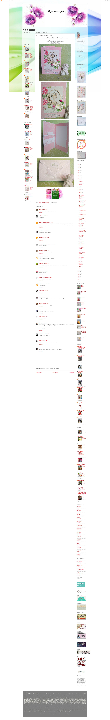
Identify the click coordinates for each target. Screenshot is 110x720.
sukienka (53, 702)
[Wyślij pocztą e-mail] (51, 202)
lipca (79, 187)
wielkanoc (42, 695)
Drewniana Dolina (79, 565)
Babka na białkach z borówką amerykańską (84, 483)
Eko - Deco (78, 566)
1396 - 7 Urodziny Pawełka (81, 242)
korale (59, 700)
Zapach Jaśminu (80, 387)
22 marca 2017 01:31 (49, 347)
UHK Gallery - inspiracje (27, 140)
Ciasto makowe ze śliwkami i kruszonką (81, 454)
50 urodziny (77, 700)
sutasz (79, 701)
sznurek (77, 703)
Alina (40, 209)
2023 (79, 169)
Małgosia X (41, 263)
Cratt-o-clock (79, 506)
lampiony (43, 704)
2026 (79, 164)
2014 (79, 273)
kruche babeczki (80, 457)
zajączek (70, 704)
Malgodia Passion (28, 113)
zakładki (77, 697)
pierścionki (65, 703)
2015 (79, 271)
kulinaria (57, 705)
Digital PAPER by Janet (28, 195)
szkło (33, 711)
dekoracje (32, 705)
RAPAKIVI (78, 533)
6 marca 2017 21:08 (45, 290)
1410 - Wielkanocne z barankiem (81, 208)
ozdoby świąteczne (32, 701)
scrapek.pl (27, 162)
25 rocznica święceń (53, 706)
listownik (26, 703)
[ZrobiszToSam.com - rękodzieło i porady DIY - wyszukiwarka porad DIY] (81, 586)
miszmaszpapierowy (80, 552)
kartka (58, 698)
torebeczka (34, 698)
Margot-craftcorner (42, 347)
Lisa (39, 323)
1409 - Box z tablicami (82, 210)
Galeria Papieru (79, 525)
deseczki (44, 698)
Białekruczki (79, 518)
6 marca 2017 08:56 (49, 222)
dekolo (28, 705)
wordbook (51, 711)
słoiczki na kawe (58, 702)
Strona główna (55, 372)
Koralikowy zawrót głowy (81, 403)
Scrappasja (78, 544)
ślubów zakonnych (29, 706)
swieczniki (25, 711)
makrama (72, 699)
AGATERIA (78, 515)
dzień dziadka (56, 701)
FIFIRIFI (78, 524)
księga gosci (26, 701)
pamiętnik (69, 705)
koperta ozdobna (38, 702)
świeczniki (26, 702)
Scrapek (78, 543)
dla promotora (35, 705)
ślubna (66, 702)
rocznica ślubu (63, 696)
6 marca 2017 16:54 (47, 284)
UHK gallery (79, 547)
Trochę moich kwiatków (31, 85)
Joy (47, 698)
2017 (79, 178)
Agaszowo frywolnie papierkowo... (81, 356)
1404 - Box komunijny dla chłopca (82, 221)
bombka (30, 702)
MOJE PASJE (27, 83)
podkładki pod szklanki (78, 699)
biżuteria (45, 696)
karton (31, 699)
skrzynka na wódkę (80, 705)
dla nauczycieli (26, 699)
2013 (79, 274)
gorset (51, 705)
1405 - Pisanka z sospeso (81, 219)
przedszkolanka (30, 710)
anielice (35, 699)
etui (48, 705)
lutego (80, 266)
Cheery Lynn (41, 701)
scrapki (55, 203)
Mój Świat (29, 7)
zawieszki (30, 703)
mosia (40, 340)
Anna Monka (41, 284)
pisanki (77, 695)
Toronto (78, 706)
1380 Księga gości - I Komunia (83, 303)
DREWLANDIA (79, 561)
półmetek (39, 710)
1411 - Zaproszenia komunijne (81, 206)
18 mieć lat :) (31, 114)
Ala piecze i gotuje (81, 480)
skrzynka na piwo (59, 710)
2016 (79, 269)
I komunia (52, 699)
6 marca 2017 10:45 (52, 243)
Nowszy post (38, 372)
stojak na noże (71, 710)
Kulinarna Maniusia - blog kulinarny (81, 465)
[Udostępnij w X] (53, 202)
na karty (66, 705)
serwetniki (61, 701)
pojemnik (70, 703)
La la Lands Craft (51, 701)
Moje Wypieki (80, 487)
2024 (79, 167)
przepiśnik (52, 700)
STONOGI (78, 568)
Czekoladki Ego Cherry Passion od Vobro (84, 459)
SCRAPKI (78, 540)
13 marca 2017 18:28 (45, 333)
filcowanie (34, 696)
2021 (79, 172)
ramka (42, 710)
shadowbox (78, 698)
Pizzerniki (83, 466)
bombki (43, 697)
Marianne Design (71, 696)
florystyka (25, 698)
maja (79, 190)
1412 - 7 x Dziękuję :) (81, 204)
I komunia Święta (47, 203)
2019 (79, 175)
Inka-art (79, 379)
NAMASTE (78, 530)
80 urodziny (31, 61)
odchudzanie (47, 704)
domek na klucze (45, 705)
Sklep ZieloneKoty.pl (28, 124)
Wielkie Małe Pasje (81, 410)
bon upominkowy (39, 703)
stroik (50, 702)
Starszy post (71, 372)
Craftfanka (41, 250)
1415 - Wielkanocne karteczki (81, 198)
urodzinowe (79, 693)
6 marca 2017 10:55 (46, 250)
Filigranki (78, 513)
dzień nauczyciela (31, 700)
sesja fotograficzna (75, 701)
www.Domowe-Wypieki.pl (80, 452)
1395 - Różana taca (81, 243)
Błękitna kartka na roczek (31, 133)
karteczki (52, 203)
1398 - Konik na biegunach (81, 236)
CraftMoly (78, 522)
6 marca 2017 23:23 (44, 297)
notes (59, 703)
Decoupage (43, 693)
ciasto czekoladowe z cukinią (84, 430)
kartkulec (27, 105)
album (39, 697)
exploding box (48, 697)
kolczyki (65, 701)
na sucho (43, 702)
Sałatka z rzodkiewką (84, 438)
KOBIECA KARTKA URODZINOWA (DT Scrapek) (31, 108)
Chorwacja (67, 706)
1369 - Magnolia (82, 286)
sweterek (84, 710)
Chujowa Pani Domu (42, 222)
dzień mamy (25, 700)
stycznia (80, 268)
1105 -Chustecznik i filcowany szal (83, 326)
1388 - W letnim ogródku (81, 259)
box (82, 704)
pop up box (46, 702)
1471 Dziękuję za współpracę (83, 332)
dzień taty (44, 703)
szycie (80, 703)
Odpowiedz (41, 212)
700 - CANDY (83, 308)
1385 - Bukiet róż (83, 292)
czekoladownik (78, 702)
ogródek (62, 703)
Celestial (40, 303)
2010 (79, 279)
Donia (40, 271)
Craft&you (33, 703)
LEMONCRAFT (79, 528)
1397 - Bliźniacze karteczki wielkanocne (81, 238)
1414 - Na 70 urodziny (82, 200)
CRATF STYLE (79, 521)
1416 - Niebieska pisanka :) (81, 196)
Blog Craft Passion (28, 131)
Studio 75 (78, 546)
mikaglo (40, 256)
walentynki (62, 702)
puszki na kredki (35, 710)
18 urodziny (67, 695)
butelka (56, 700)
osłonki (51, 704)
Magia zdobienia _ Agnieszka (44, 244)
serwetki (78, 572)
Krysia (40, 297)
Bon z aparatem (31, 77)
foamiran (78, 551)
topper (38, 711)
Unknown (40, 237)
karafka (54, 703)
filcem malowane (71, 697)
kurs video (62, 705)
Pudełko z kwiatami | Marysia (31, 126)
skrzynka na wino (64, 698)
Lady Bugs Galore (31, 156)
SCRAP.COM (79, 536)
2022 (79, 170)
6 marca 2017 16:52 (48, 277)
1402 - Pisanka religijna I (80, 226)
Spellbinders (73, 695)
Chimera (40, 333)
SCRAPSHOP (79, 541)
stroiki (78, 710)
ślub (48, 693)
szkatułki (81, 695)
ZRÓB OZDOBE (79, 570)
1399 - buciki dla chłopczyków (81, 233)
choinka (70, 702)
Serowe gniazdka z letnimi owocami (83, 475)
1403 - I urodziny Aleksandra (81, 224)
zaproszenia (40, 696)
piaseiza (40, 290)
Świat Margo (79, 574)
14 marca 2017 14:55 (44, 340)
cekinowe (82, 698)
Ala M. (40, 310)
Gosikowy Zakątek (28, 46)
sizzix (48, 710)
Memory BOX (60, 697)
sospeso (70, 700)
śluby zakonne (67, 711)
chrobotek (85, 704)
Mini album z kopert (31, 149)
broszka (81, 706)
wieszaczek (38, 699)
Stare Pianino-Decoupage (80, 372)
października (81, 182)
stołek (75, 710)
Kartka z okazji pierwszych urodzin (31, 56)
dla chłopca (72, 693)
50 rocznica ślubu (53, 698)
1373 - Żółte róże (83, 315)
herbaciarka (26, 697)
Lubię (79, 394)
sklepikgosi (78, 511)
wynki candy (54, 711)
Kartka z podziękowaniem (31, 100)
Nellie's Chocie (67, 699)
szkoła (30, 711)
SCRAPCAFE (79, 537)
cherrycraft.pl (79, 550)
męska (48, 695)
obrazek (30, 696)
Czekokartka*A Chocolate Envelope (31, 172)
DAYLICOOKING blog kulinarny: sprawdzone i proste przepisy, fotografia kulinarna (82, 494)
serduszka (37, 701)
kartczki (54, 705)
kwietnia (80, 192)
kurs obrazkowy (84, 702)
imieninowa (54, 697)
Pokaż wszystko (31, 120)
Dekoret (78, 563)
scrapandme (78, 507)
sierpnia (80, 186)
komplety (33, 702)
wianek (69, 698)
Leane (80, 704)
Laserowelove (79, 510)
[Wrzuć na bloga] (52, 202)
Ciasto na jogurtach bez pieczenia (83, 446)
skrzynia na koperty (74, 705)
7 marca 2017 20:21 (44, 316)
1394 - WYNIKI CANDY (81, 246)
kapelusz (36, 704)
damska (26, 705)
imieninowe (53, 695)
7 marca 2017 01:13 (45, 303)
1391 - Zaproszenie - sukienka (81, 253)
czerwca (80, 189)
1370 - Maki (83, 297)
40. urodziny (31, 91)
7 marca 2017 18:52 (44, 310)
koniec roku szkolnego (83, 700)
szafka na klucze (84, 701)
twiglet (40, 215)
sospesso (67, 710)
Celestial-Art (27, 90)
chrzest (32, 695)
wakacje (66, 704)
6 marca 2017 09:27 (45, 230)
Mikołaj (83, 703)
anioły (37, 695)
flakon (47, 703)
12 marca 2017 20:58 (44, 323)
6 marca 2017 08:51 (45, 215)
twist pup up (44, 711)
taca (73, 700)
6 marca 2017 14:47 (46, 263)
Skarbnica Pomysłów (28, 177)
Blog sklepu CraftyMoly (27, 186)
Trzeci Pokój (80, 364)
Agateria (73, 704)
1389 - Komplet (81, 257)
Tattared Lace (74, 706)
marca (80, 193)
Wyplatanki (80, 417)
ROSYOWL (78, 535)
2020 (79, 173)
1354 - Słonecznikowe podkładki (83, 320)
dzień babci (39, 700)
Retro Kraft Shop (28, 147)
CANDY (48, 699)
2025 (79, 165)
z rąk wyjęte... (27, 98)
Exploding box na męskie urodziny (31, 48)
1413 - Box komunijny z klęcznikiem (82, 202)
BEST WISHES (31, 196)
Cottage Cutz (46, 701)
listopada (80, 181)
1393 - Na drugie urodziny (81, 248)
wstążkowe (43, 699)
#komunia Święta (45, 706)
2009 (79, 280)
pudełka (35, 697)
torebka (41, 711)
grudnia (80, 179)
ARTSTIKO (78, 514)
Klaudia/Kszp (27, 68)
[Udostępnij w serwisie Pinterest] (56, 202)
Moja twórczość (28, 53)
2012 (79, 276)
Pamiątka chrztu (31, 164)
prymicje (59, 704)
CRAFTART (79, 559)
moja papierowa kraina (29, 75)
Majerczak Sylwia (42, 277)
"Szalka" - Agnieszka (81, 39)
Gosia (40, 316)
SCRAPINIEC (79, 539)
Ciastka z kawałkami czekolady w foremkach (81, 489)
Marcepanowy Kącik (81, 444)
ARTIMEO (78, 517)
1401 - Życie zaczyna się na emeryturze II (82, 229)
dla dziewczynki (41, 203)
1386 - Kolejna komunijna (80, 264)
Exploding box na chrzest (31, 188)
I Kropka (78, 526)
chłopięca (65, 697)
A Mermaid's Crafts (42, 328)
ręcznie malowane (60, 695)
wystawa (59, 711)
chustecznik (57, 696)
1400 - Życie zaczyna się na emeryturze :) (82, 231)
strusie (81, 710)
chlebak (84, 706)
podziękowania (51, 696)
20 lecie (49, 706)
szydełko (83, 696)
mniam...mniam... (81, 429)
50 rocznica (58, 706)
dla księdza (61, 699)
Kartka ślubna (31, 70)
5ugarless (56, 714)
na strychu (78, 509)
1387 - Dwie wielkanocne (80, 262)
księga (30, 698)
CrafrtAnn (76, 704)
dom (29, 704)
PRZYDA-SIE (79, 532)
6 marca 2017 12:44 (45, 256)
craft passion (73, 702)
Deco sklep (78, 562)
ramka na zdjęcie (69, 701)
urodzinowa (82, 697)
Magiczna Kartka (79, 529)
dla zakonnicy (40, 705)
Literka (71, 706)
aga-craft (40, 231)
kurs (59, 705)
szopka (35, 711)
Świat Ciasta (80, 472)
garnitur (50, 703)
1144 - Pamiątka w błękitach (83, 338)
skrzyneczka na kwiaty (53, 710)
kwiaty (40, 704)
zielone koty (78, 554)
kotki (56, 703)
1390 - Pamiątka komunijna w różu (81, 255)
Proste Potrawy (80, 436)
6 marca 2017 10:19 (46, 237)
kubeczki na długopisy (65, 700)
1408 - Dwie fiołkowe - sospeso (82, 212)
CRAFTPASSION (79, 519)
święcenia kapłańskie (35, 706)
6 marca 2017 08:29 (44, 209)
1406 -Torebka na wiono (81, 216)
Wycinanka (78, 548)
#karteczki (40, 706)
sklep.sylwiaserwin (80, 573)
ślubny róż (31, 140)
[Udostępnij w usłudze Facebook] (55, 202)
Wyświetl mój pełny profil (81, 52)
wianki (48, 711)
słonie (36, 700)
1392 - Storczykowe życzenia (81, 250)
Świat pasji (78, 555)
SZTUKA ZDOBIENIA (80, 569)
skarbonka (62, 704)
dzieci (73, 698)
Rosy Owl (26, 169)
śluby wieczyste (63, 711)
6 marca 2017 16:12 (44, 271)
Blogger (68, 714)
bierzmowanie (57, 699)
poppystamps (55, 704)
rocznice (83, 699)
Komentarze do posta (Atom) (44, 375)
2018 (79, 176)
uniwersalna (78, 696)
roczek (45, 710)
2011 (79, 277)
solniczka (64, 710)
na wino (30, 697)
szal (28, 711)
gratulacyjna (32, 704)
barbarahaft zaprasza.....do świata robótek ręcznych (81, 347)
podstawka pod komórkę (46, 700)
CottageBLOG (27, 155)
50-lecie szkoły (63, 706)
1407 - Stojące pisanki (82, 214)
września (80, 184)
